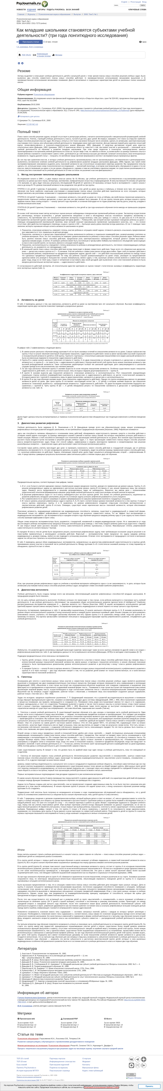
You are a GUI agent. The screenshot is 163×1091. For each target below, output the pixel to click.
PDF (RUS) (26, 55)
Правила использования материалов (29, 1077)
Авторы (41, 10)
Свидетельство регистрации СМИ (28, 1080)
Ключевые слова (137, 10)
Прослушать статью (31, 42)
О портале (86, 1059)
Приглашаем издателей (59, 1065)
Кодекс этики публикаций (92, 1071)
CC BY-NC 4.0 (32, 124)
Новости (21, 10)
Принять (149, 1086)
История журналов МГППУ (28, 1071)
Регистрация (136, 2)
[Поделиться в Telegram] (22, 63)
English (124, 2)
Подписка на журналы (59, 1068)
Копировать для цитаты (30, 116)
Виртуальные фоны (90, 1068)
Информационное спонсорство (62, 1062)
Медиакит (86, 1062)
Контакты (86, 1065)
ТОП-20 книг (22, 1062)
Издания (31, 10)
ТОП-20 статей (23, 1059)
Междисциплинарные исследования (33, 1046)
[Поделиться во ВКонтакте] (19, 63)
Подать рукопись (56, 10)
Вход (144, 2)
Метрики (58, 55)
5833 (144, 42)
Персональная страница (60, 1071)
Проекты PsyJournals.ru (26, 1068)
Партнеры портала (57, 1059)
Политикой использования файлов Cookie (101, 1087)
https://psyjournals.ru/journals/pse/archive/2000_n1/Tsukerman (105, 110)
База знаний (72, 10)
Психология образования (28, 1039)
